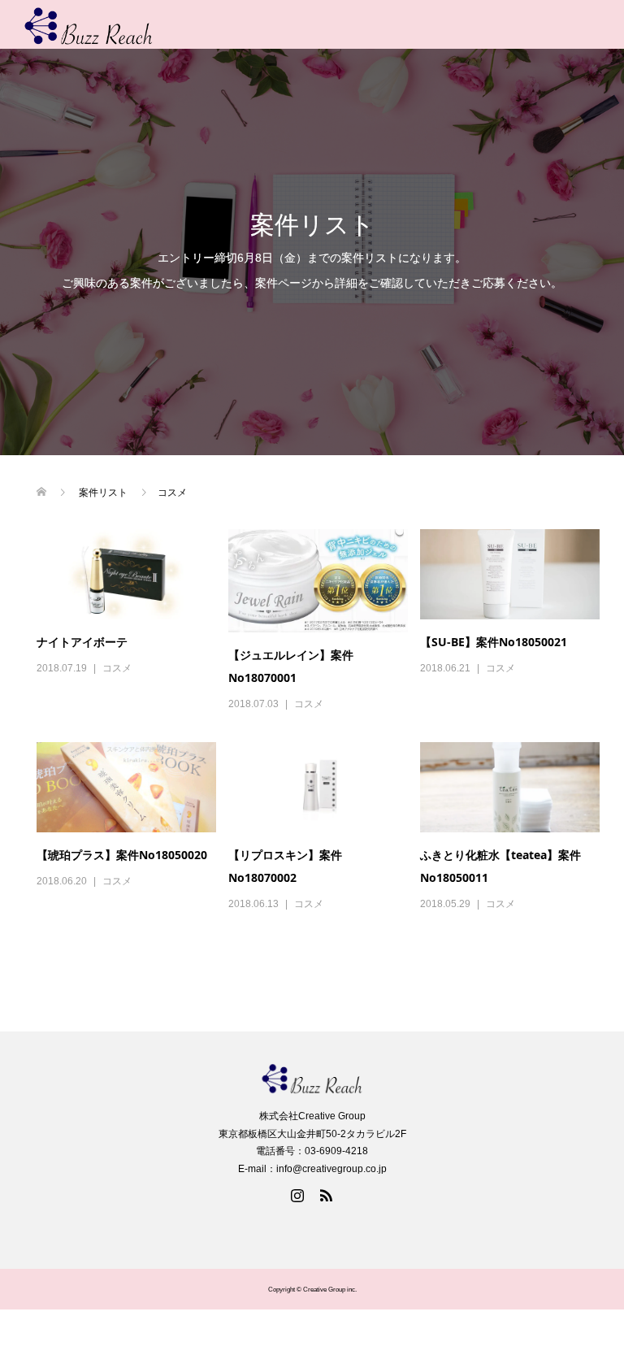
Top (585, 1316)
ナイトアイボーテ (82, 641)
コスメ (117, 668)
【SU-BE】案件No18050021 (493, 641)
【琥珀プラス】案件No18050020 (122, 854)
